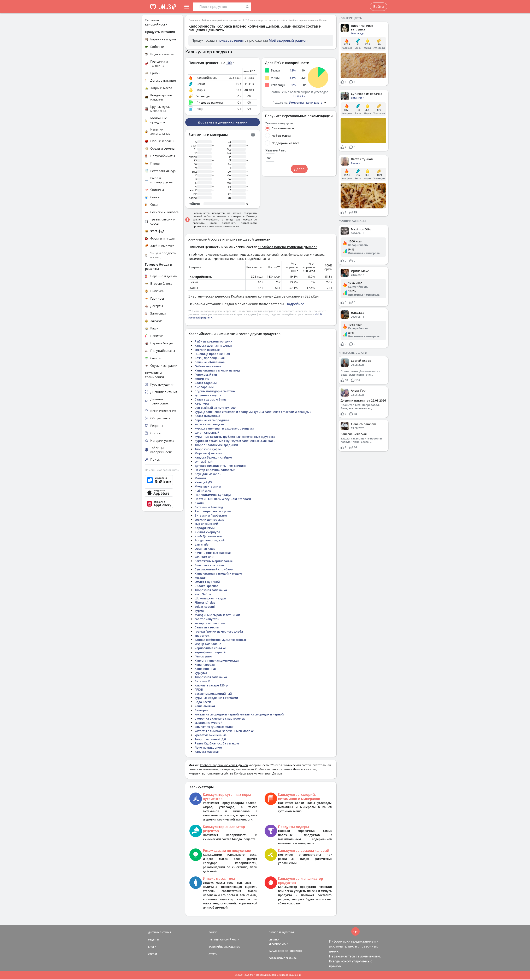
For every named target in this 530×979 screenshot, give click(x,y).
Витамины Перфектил (211, 515)
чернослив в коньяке (210, 648)
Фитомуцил (203, 656)
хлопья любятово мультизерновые (221, 640)
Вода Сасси (203, 702)
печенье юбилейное (210, 362)
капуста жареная (207, 752)
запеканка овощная (209, 424)
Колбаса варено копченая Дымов (308, 20)
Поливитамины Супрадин (213, 495)
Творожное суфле (208, 449)
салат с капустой (207, 619)
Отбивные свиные (208, 366)
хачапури (202, 403)
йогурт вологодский (209, 540)
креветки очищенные (210, 735)
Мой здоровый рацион (288, 40)
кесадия (200, 578)
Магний (200, 478)
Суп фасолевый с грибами (214, 569)
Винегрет (201, 710)
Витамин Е (202, 681)
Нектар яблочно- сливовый (215, 470)
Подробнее (294, 304)
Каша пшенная (206, 669)
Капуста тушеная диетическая (217, 660)
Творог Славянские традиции (216, 445)
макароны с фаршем (210, 623)
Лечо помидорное (208, 747)
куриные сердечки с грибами (216, 698)
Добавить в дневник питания (222, 122)
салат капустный (207, 432)
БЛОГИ (152, 946)
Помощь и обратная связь (162, 470)
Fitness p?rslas (205, 602)
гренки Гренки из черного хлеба (219, 631)
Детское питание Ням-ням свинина (220, 466)
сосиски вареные (207, 350)
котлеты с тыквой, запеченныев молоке (224, 731)
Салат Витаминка (207, 416)
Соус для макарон (208, 474)
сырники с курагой (208, 723)
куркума (201, 673)
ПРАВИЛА (290, 958)
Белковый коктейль (209, 565)
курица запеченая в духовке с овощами (224, 428)
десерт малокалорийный (213, 694)
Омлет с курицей (207, 582)
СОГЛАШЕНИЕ (277, 958)
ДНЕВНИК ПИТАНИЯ (159, 932)
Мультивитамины (208, 486)
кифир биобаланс (208, 644)
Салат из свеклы (207, 627)
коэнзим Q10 (204, 557)
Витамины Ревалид (209, 507)
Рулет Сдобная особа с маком (217, 743)
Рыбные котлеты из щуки (213, 341)
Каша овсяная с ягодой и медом (218, 573)
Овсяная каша (205, 549)
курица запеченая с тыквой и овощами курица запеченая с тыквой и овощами (253, 412)
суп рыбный (203, 461)
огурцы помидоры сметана (215, 391)
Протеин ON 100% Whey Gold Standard (223, 499)
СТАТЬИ (152, 954)
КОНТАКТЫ (296, 950)
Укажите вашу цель (279, 123)
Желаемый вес (275, 150)
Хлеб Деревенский (208, 536)
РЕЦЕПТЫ (153, 939)
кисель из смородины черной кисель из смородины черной (239, 714)
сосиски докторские (209, 520)
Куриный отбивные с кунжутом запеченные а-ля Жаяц (235, 441)
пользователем (231, 40)
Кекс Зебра (203, 594)
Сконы (199, 503)
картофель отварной (210, 652)
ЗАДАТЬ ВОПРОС (278, 950)
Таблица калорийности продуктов (221, 20)
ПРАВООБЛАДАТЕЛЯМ (281, 932)
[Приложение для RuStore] (162, 480)
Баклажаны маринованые (214, 561)
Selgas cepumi (205, 607)
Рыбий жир (203, 491)
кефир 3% (202, 379)
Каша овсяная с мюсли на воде (217, 370)
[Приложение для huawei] (162, 504)
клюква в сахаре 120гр (211, 685)
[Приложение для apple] (162, 492)
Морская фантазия (208, 453)
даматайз (201, 544)
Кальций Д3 (203, 482)
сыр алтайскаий (206, 524)
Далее (299, 169)
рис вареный (204, 387)
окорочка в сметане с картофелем (220, 718)
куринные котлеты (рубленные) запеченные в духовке (235, 437)
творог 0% (202, 636)
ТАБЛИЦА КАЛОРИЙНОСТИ (224, 939)
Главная (193, 20)
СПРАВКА (274, 939)
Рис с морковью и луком (213, 511)
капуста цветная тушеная (213, 345)
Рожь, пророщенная (210, 358)
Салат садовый (206, 383)
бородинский (204, 528)
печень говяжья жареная (213, 553)
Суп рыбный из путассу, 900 (215, 408)
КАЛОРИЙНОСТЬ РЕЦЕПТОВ (224, 946)
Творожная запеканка (211, 590)
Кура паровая (205, 665)
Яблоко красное (206, 586)
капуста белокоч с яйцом (213, 457)
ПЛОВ (199, 689)
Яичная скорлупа (207, 532)
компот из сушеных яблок (214, 727)
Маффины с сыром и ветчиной (217, 615)
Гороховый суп (206, 374)
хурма (199, 611)
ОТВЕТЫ (213, 954)
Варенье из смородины (212, 420)
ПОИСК (212, 932)
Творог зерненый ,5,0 (210, 739)
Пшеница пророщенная (212, 354)
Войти (378, 6)
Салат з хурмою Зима (210, 399)
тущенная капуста (208, 395)
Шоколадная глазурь (210, 598)
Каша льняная (205, 706)
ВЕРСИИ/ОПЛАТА (278, 943)
